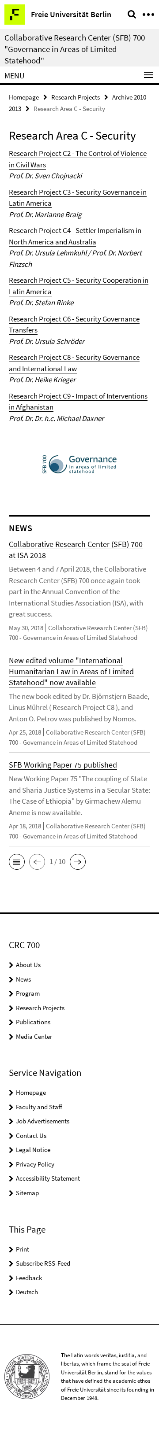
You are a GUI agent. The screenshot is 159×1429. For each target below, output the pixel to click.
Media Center (34, 1036)
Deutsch (27, 1292)
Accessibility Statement (48, 1178)
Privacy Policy (35, 1164)
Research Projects (75, 97)
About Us (28, 964)
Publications (33, 1022)
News (23, 979)
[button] (17, 862)
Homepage (24, 97)
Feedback (29, 1278)
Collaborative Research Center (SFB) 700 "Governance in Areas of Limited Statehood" (74, 49)
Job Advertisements (42, 1121)
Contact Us (31, 1135)
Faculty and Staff (39, 1107)
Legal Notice (33, 1149)
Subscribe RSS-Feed (43, 1263)
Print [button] (22, 1249)
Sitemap (27, 1193)
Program (28, 993)
